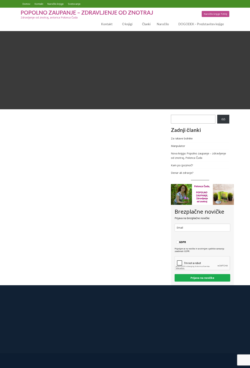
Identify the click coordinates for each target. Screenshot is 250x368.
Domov (26, 3)
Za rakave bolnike (182, 138)
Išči (223, 119)
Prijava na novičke (202, 278)
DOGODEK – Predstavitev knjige (201, 24)
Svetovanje (74, 3)
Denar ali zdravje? (182, 172)
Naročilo (163, 24)
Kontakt (39, 3)
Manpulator (178, 146)
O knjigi (127, 24)
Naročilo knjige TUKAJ (215, 14)
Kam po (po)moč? (182, 165)
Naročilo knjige (55, 3)
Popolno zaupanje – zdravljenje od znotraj (87, 12)
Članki (146, 24)
